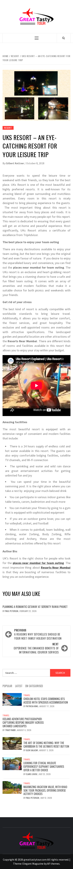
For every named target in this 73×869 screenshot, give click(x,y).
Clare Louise (32, 774)
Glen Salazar (32, 750)
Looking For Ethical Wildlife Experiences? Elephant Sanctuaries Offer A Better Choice (43, 766)
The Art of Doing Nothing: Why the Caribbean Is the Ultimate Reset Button (46, 744)
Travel (26, 695)
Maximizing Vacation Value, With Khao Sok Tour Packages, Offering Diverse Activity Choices (45, 790)
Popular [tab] (7, 686)
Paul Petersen (12, 611)
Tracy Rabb (10, 730)
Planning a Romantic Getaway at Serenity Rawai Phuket (35, 607)
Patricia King (32, 706)
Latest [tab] (18, 686)
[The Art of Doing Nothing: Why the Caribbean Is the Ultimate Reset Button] (12, 743)
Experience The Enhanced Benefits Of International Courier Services (36, 648)
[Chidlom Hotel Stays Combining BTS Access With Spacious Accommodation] (12, 699)
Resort (8, 127)
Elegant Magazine (32, 863)
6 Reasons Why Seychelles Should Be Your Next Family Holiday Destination (38, 634)
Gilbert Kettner (15, 163)
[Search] (63, 38)
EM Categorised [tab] (34, 686)
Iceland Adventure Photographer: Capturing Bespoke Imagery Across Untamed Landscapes (23, 722)
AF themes (53, 863)
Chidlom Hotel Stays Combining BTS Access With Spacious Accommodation (45, 700)
